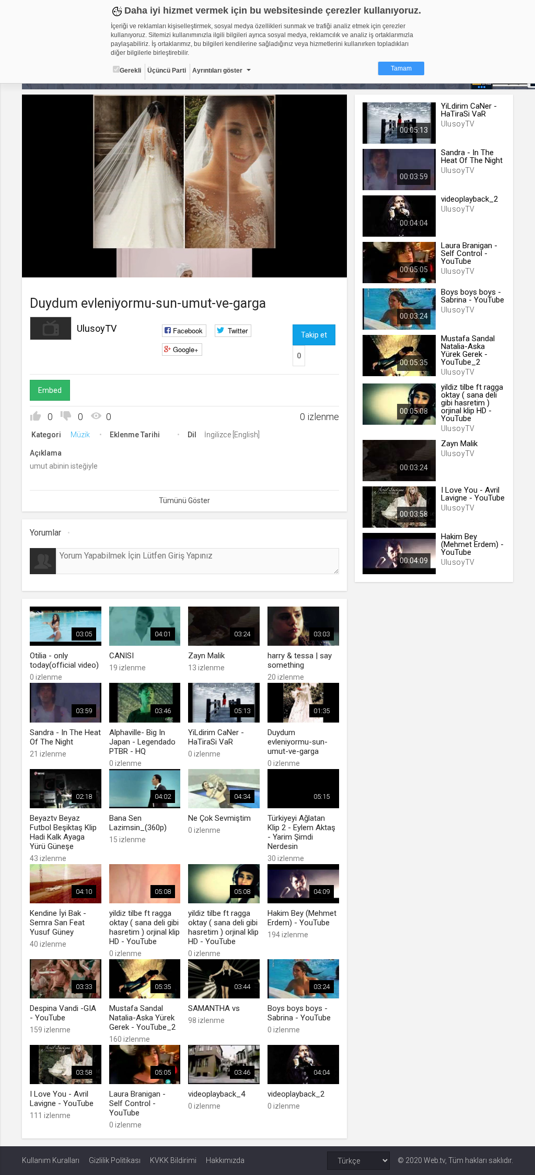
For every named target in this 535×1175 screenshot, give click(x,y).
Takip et (314, 335)
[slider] (185, 248)
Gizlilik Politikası (115, 1160)
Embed (50, 390)
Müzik (80, 435)
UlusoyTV (97, 328)
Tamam (401, 68)
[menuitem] (286, 265)
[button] (55, 264)
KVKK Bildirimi (173, 1160)
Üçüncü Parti (166, 70)
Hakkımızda (225, 1160)
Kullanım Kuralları (50, 1160)
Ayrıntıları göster (217, 70)
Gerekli (130, 70)
